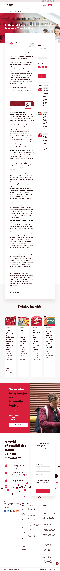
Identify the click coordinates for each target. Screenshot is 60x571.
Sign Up (50, 5)
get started (42, 77)
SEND (43, 490)
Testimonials (9, 11)
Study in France (37, 515)
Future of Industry (17, 39)
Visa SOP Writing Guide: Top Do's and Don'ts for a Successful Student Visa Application (49, 561)
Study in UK (30, 539)
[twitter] (48, 1)
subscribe (18, 424)
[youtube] (51, 1)
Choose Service (39, 469)
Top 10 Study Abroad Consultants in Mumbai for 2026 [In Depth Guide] (49, 530)
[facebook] (43, 1)
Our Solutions (14, 8)
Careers (31, 8)
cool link (24, 146)
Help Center (21, 11)
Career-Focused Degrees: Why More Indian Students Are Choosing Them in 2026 (10, 339)
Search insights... (42, 48)
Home (11, 39)
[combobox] (38, 464)
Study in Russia (37, 528)
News (35, 8)
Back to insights (14, 292)
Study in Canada (31, 512)
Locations (15, 11)
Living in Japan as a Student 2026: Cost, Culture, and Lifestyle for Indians (36, 339)
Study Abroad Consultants (48, 510)
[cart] (53, 5)
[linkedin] (46, 1)
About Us (8, 8)
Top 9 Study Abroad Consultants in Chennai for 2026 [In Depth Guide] (49, 525)
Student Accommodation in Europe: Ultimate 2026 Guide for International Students (49, 545)
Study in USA (36, 539)
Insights (25, 8)
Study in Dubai (31, 515)
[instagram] (54, 1)
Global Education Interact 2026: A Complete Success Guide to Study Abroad (49, 339)
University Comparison (48, 508)
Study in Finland (31, 518)
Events (21, 8)
